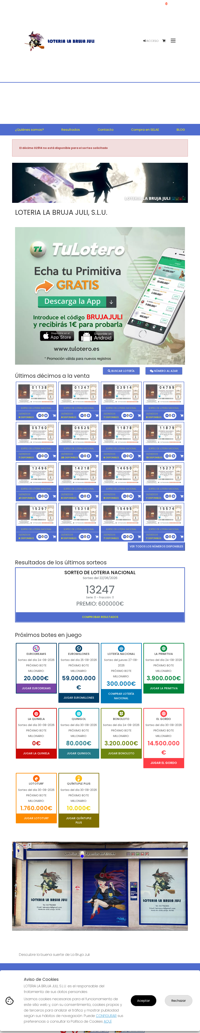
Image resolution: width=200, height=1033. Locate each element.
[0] (165, 41)
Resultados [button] (70, 129)
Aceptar (143, 1000)
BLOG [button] (181, 129)
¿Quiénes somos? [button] (29, 129)
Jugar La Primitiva (164, 688)
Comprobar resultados (100, 617)
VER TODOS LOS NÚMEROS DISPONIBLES (156, 546)
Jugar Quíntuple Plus (78, 820)
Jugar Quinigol (79, 753)
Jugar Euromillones (78, 698)
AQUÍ (108, 1021)
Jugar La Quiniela (36, 753)
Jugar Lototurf (36, 818)
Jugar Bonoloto (121, 753)
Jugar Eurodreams (36, 688)
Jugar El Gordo (163, 763)
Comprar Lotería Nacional (121, 696)
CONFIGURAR (106, 1015)
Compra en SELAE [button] (145, 129)
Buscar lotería (123, 371)
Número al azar (165, 371)
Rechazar (178, 1000)
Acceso (152, 41)
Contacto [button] (105, 129)
